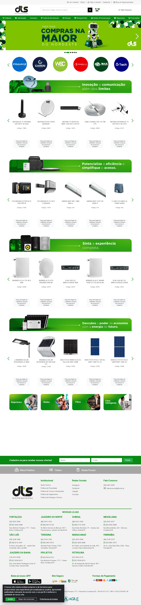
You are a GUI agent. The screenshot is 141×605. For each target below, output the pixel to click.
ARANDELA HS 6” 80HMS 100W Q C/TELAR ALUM (95, 282)
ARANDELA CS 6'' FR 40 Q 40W (21, 282)
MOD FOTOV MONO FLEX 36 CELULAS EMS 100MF (70, 361)
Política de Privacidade (49, 488)
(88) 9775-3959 (79, 525)
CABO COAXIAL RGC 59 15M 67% (95, 123)
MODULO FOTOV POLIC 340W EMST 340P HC (119, 361)
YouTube (75, 494)
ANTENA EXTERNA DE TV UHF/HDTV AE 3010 (119, 123)
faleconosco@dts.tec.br (115, 488)
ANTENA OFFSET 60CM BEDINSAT (46, 123)
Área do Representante (124, 2)
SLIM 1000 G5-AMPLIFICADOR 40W (70, 282)
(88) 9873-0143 (48, 525)
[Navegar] (4, 36)
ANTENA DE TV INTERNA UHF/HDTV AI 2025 (22, 123)
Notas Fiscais (88, 470)
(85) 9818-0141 (48, 557)
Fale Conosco (126, 10)
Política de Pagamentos (49, 494)
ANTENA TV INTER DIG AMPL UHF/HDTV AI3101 (70, 123)
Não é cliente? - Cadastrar (100, 2)
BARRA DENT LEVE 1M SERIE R (95, 202)
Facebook (75, 488)
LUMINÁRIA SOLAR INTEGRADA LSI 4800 (21, 361)
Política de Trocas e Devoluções (52, 491)
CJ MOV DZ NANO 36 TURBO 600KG (119, 202)
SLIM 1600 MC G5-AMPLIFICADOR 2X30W (119, 282)
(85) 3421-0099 (109, 485)
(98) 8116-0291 (16, 543)
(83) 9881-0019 (111, 543)
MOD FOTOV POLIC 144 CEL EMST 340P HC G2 (95, 361)
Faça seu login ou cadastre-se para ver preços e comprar (21, 143)
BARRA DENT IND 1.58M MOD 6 (70, 202)
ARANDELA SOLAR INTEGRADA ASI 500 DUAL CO (46, 362)
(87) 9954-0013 (16, 560)
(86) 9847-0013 (48, 543)
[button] (65, 52)
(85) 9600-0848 (16, 525)
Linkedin (75, 491)
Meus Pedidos (27, 470)
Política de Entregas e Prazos (51, 497)
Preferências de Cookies (49, 599)
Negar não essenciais (26, 599)
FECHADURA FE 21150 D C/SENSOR (46, 202)
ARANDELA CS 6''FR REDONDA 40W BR (46, 282)
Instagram (76, 485)
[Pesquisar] (90, 10)
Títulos (58, 470)
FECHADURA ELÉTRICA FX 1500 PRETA (21, 202)
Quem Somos (46, 485)
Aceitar (10, 599)
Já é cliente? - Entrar (77, 2)
